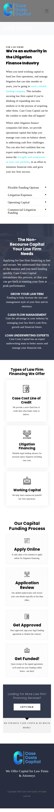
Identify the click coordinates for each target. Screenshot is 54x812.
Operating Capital (19, 202)
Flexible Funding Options (23, 187)
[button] (27, 707)
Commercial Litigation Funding (22, 211)
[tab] (27, 187)
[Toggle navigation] (47, 11)
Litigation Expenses (20, 195)
